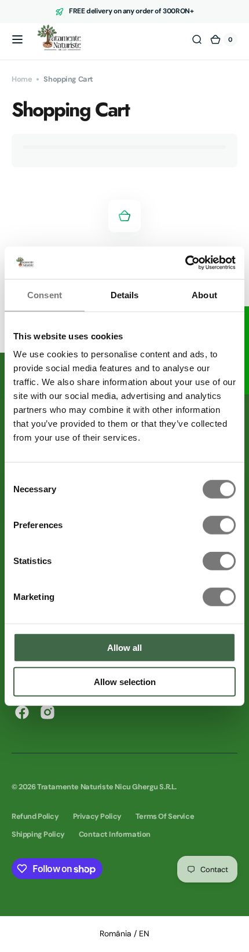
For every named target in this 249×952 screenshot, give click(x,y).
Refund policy (35, 816)
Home (22, 79)
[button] (17, 39)
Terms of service (165, 816)
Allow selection (125, 681)
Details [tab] (125, 294)
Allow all (124, 648)
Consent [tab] (44, 294)
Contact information (115, 834)
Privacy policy (97, 816)
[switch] (219, 525)
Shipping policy (38, 834)
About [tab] (204, 294)
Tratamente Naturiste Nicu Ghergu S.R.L (106, 787)
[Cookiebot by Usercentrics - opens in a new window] (185, 262)
